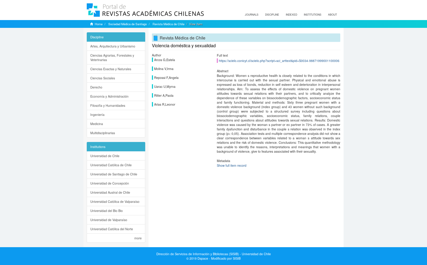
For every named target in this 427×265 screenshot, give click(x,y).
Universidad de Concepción (109, 183)
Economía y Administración (109, 96)
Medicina (96, 123)
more (138, 238)
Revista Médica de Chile (168, 24)
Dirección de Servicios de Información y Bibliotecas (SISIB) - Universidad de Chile (213, 254)
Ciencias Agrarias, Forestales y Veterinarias (112, 57)
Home (99, 24)
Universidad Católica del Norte (111, 229)
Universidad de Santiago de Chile (113, 174)
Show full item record (231, 165)
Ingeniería (97, 114)
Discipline (272, 14)
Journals (251, 14)
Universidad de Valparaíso (108, 220)
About (332, 14)
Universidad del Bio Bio (106, 210)
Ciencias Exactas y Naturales (110, 69)
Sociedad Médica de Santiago (127, 24)
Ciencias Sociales (102, 78)
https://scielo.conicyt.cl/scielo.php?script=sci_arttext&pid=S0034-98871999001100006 (279, 60)
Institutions (312, 14)
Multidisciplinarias (102, 133)
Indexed (291, 14)
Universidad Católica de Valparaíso (114, 201)
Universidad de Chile (104, 156)
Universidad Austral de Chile (110, 192)
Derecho (96, 87)
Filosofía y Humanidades (107, 105)
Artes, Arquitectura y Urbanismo (112, 46)
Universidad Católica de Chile (111, 165)
